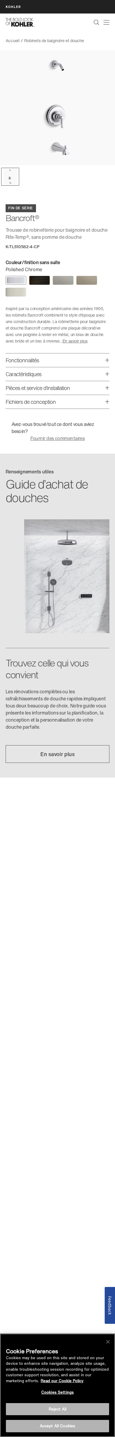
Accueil (13, 40)
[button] (10, 177)
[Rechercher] (96, 22)
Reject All (57, 1409)
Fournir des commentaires (57, 438)
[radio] (16, 280)
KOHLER (13, 6)
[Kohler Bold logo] (20, 22)
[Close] (107, 1341)
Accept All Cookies (57, 1426)
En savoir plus (75, 341)
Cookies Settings (57, 1392)
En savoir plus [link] (57, 754)
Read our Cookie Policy (62, 1381)
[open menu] (106, 22)
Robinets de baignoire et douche (54, 40)
